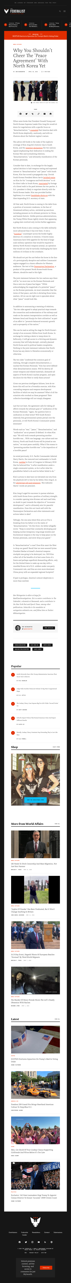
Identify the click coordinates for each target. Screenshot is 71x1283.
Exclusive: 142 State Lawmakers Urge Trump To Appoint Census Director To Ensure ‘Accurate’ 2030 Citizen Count (34, 1196)
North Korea (47, 645)
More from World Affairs (27, 824)
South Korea (37, 649)
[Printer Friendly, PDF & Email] (51, 114)
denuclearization (20, 645)
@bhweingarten (28, 629)
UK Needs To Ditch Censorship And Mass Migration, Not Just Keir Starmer (34, 865)
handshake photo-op (39, 195)
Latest (15, 1019)
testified (22, 462)
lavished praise (49, 177)
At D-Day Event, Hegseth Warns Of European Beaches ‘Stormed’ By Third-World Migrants (32, 955)
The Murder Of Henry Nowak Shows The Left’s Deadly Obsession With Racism (33, 1001)
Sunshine (18, 234)
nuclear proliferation (22, 649)
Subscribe (46, 1268)
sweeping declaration (34, 148)
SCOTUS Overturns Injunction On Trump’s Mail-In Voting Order (34, 1060)
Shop (14, 747)
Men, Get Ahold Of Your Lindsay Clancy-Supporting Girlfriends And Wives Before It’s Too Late (32, 1151)
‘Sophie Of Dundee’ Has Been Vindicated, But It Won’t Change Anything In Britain (33, 910)
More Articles (49, 628)
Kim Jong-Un (34, 645)
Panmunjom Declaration (44, 266)
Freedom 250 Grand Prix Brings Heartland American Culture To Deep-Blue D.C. (32, 1105)
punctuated (43, 183)
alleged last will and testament (28, 483)
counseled (34, 130)
